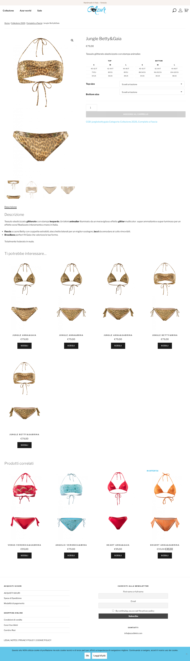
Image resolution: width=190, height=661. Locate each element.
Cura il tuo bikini (11, 625)
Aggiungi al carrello (135, 114)
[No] (186, 654)
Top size (90, 84)
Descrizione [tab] (10, 207)
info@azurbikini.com (133, 633)
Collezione (8, 10)
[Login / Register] (180, 11)
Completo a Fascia (34, 23)
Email (133, 601)
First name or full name (133, 591)
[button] (72, 40)
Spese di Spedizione (13, 598)
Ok (87, 655)
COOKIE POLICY (43, 640)
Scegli (24, 345)
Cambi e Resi (9, 630)
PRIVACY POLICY (26, 640)
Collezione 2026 (18, 23)
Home (7, 23)
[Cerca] (175, 11)
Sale (39, 10)
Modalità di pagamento (14, 603)
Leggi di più (99, 655)
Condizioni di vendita (13, 620)
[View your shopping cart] (186, 10)
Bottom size (92, 94)
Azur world (25, 10)
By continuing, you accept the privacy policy (134, 611)
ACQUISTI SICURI (12, 593)
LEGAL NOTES (11, 640)
